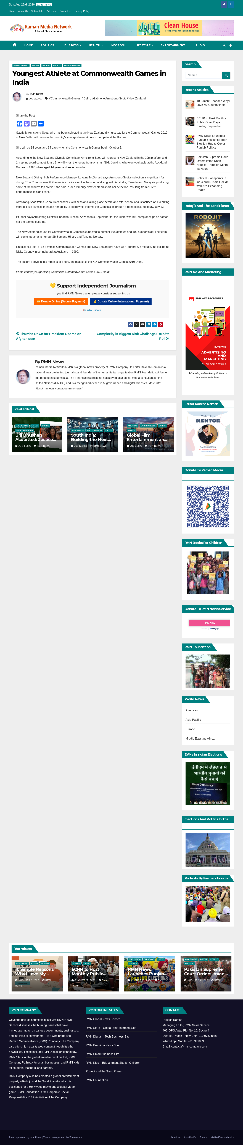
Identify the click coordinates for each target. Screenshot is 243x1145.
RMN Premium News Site (102, 1045)
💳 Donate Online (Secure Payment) (61, 301)
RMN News (36, 94)
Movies (131, 430)
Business (72, 45)
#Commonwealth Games (64, 98)
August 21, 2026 (85, 980)
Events (35, 66)
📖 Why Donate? (92, 309)
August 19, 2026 (141, 980)
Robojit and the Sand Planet (104, 1071)
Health (95, 45)
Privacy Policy (82, 11)
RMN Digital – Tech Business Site (108, 1036)
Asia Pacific (22, 426)
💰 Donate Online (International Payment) (121, 301)
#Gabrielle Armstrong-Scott (109, 98)
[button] (224, 45)
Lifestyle (143, 45)
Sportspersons (72, 66)
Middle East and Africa (200, 738)
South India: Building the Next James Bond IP (89, 439)
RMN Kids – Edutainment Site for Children (113, 1062)
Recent (46, 66)
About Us (23, 11)
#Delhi (86, 98)
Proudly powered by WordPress (25, 1137)
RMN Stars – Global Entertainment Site (111, 1027)
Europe (190, 729)
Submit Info (37, 11)
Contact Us (65, 11)
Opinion (45, 964)
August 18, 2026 (198, 980)
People (214, 959)
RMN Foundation (97, 1080)
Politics (48, 45)
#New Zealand (136, 98)
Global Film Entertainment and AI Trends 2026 (147, 439)
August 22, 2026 (29, 980)
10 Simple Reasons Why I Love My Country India (34, 974)
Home (12, 11)
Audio (200, 45)
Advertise (51, 11)
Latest (34, 426)
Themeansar (76, 1137)
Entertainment (173, 45)
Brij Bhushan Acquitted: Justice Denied (34, 439)
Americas (132, 426)
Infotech (118, 45)
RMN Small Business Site (102, 1054)
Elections (149, 959)
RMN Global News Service (103, 1019)
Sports (57, 66)
